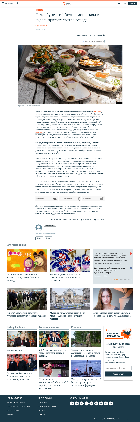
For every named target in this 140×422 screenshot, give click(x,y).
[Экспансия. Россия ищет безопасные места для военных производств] (22, 362)
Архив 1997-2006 (13, 410)
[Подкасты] (106, 403)
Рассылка (41, 410)
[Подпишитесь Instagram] (96, 403)
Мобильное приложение (16, 402)
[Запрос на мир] (22, 339)
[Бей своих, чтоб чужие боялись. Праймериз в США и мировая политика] (70, 260)
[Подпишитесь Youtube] (86, 403)
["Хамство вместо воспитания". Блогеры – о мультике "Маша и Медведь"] (27, 260)
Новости (39, 10)
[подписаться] (111, 403)
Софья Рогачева (41, 26)
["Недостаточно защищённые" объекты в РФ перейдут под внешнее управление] (54, 368)
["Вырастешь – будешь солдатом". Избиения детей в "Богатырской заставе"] (86, 339)
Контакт (10, 414)
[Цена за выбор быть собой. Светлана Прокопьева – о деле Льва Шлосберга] (113, 299)
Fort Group (97, 112)
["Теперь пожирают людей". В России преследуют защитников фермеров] (86, 368)
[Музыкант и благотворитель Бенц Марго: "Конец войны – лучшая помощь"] (70, 299)
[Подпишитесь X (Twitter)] (82, 403)
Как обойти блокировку (47, 406)
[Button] (82, 35)
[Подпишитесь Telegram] (91, 403)
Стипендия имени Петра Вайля (18, 406)
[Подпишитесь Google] (72, 403)
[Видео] (119, 3)
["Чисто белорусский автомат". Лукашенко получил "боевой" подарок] (27, 299)
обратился (39, 132)
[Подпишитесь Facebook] (77, 403)
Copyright (41, 414)
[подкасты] (125, 3)
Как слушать (42, 402)
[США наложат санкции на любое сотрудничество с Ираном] (54, 339)
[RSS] (101, 403)
